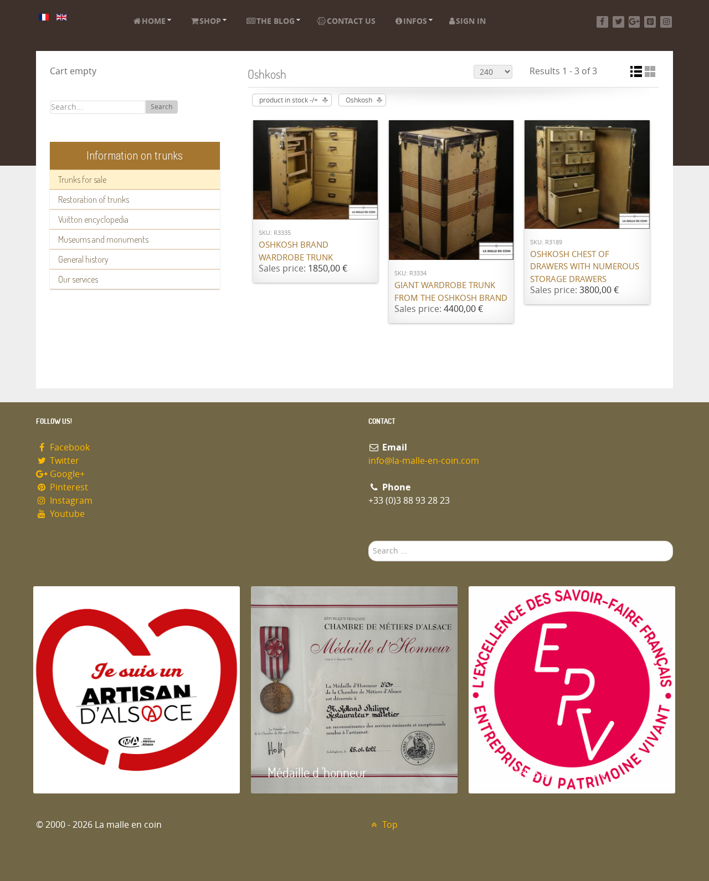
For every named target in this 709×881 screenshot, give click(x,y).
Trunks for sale (82, 179)
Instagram (70, 500)
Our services (78, 279)
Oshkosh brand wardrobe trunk (296, 251)
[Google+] (634, 22)
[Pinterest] (650, 22)
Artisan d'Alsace (89, 772)
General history (83, 259)
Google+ (66, 474)
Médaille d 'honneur (317, 772)
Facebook (69, 447)
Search (161, 107)
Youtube (66, 514)
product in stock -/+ (288, 100)
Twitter (63, 460)
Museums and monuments (103, 239)
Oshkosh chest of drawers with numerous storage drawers (584, 266)
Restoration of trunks (93, 199)
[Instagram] (666, 22)
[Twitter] (618, 22)
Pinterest (68, 487)
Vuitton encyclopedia (93, 219)
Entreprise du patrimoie (545, 772)
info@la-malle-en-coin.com (423, 460)
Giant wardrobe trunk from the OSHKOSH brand (450, 291)
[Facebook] (602, 22)
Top (389, 824)
